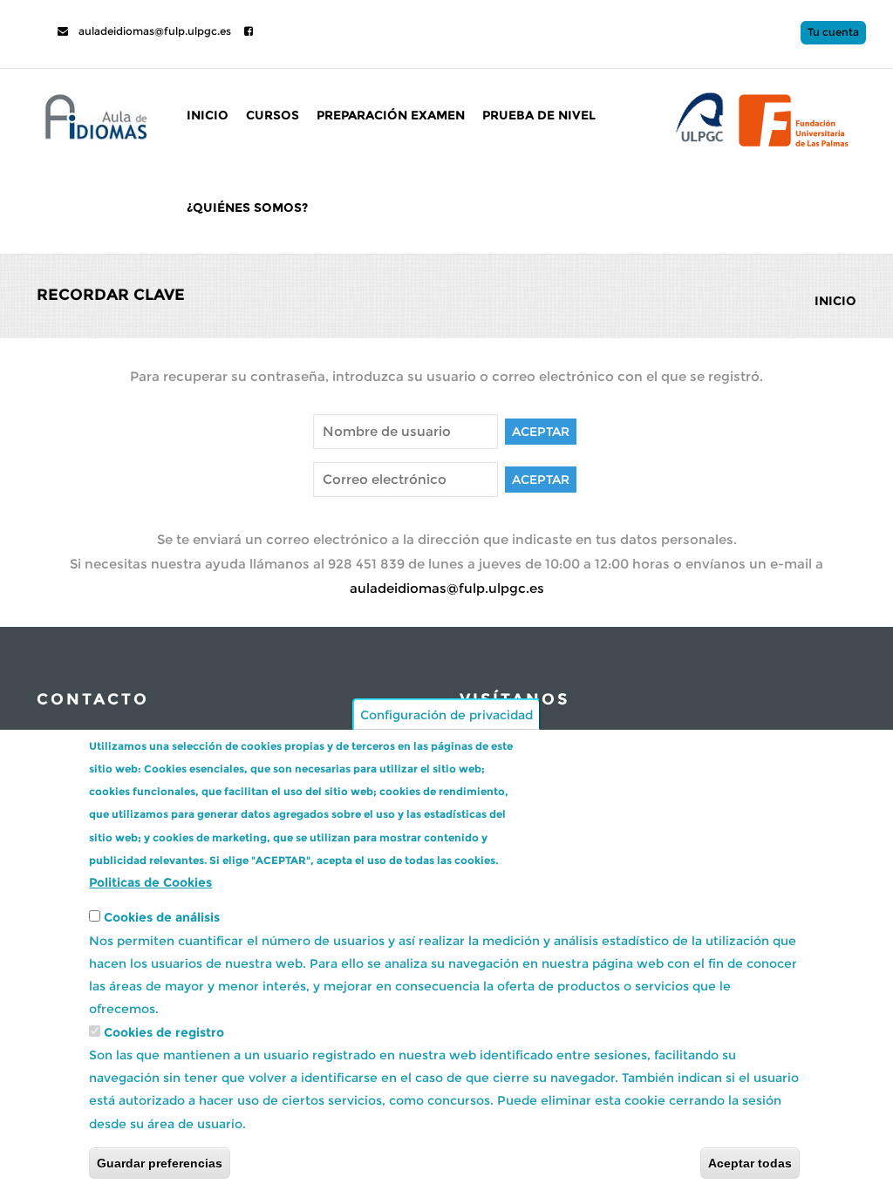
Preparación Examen (391, 115)
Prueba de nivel (539, 115)
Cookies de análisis (162, 917)
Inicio (207, 115)
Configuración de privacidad (446, 714)
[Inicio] (94, 114)
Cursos (272, 115)
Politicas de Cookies (150, 882)
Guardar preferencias (159, 1163)
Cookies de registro (164, 1032)
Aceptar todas (750, 1163)
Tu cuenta (833, 31)
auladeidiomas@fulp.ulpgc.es (153, 30)
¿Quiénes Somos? (247, 207)
